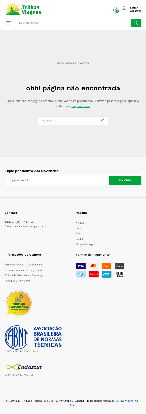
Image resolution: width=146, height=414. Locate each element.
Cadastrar (135, 10)
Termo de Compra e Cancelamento (23, 264)
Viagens (80, 222)
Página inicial (80, 106)
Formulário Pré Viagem (17, 280)
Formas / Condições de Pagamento (23, 270)
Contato (80, 239)
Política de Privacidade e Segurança (24, 275)
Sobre (79, 228)
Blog (78, 233)
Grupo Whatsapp (85, 244)
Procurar (136, 23)
